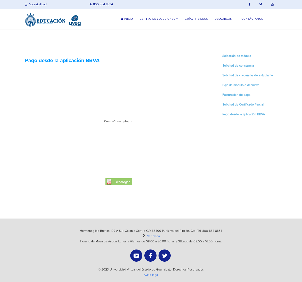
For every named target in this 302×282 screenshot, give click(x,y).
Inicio (128, 19)
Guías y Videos (196, 19)
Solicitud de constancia (238, 65)
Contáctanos (252, 19)
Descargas (223, 19)
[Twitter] (165, 255)
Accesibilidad (37, 4)
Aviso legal (151, 274)
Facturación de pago (236, 94)
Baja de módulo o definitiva (240, 85)
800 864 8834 (102, 4)
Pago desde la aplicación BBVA (243, 114)
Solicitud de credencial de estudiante (247, 75)
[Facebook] (150, 255)
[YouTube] (136, 255)
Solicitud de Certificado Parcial (243, 104)
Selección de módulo (236, 56)
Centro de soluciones (157, 19)
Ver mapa (153, 236)
